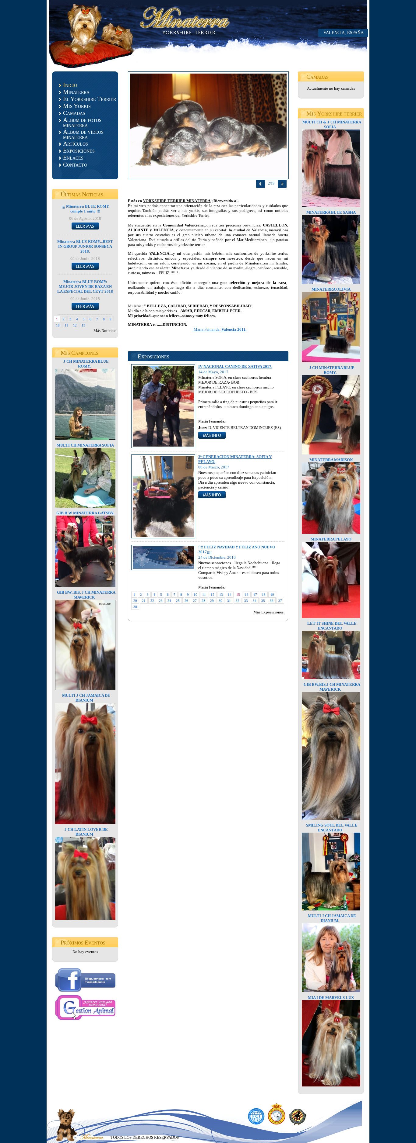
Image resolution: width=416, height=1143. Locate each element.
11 (66, 325)
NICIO (70, 84)
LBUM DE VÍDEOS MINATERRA (83, 134)
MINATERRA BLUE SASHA (331, 212)
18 (264, 594)
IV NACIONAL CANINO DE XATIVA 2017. (235, 366)
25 (178, 601)
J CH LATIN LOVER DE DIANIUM (86, 832)
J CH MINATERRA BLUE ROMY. (86, 363)
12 (75, 325)
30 (220, 601)
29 (212, 601)
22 (152, 601)
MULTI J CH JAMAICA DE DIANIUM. (332, 918)
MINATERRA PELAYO (331, 539)
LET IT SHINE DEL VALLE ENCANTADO (332, 625)
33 (246, 601)
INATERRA (76, 91)
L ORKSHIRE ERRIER (89, 98)
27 (195, 601)
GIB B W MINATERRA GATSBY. (85, 513)
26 (186, 601)
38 (135, 607)
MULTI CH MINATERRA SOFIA (85, 445)
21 (144, 601)
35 (263, 601)
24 (169, 601)
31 (229, 601)
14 (229, 594)
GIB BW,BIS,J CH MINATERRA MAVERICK (332, 687)
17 (255, 594)
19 (272, 594)
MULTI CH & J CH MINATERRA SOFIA (331, 124)
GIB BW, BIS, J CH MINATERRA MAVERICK (86, 594)
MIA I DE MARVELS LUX (331, 997)
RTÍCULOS (75, 143)
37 (280, 601)
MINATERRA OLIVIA (331, 289)
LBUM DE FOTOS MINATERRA (82, 122)
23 (161, 601)
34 (254, 601)
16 (247, 594)
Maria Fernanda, (219, 329)
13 (83, 325)
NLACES (73, 157)
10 (58, 325)
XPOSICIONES (79, 150)
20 (135, 601)
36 (271, 601)
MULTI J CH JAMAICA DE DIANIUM (86, 698)
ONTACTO (75, 164)
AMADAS (74, 112)
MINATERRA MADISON (331, 460)
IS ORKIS (77, 105)
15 (238, 594)
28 (203, 601)
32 (237, 601)
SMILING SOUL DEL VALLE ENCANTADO (332, 827)
